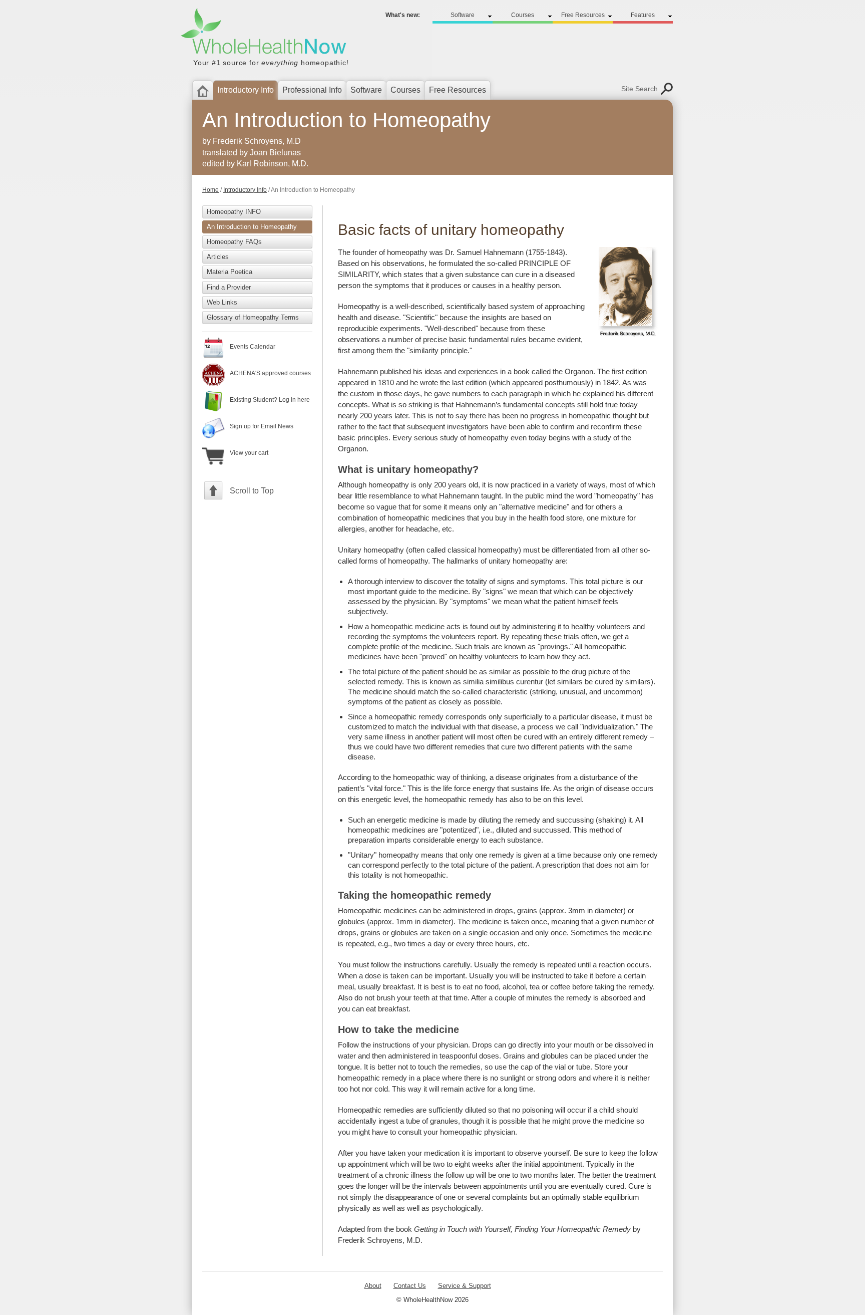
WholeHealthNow (269, 46)
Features (643, 15)
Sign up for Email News (261, 426)
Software (366, 90)
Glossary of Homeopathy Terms (253, 317)
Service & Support (464, 1285)
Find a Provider (229, 287)
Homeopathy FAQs (234, 241)
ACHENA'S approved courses (270, 373)
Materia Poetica (229, 272)
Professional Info (312, 90)
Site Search (639, 89)
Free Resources (457, 90)
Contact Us (409, 1285)
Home (210, 189)
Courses (405, 90)
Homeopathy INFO (234, 211)
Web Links (222, 302)
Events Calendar (252, 346)
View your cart (249, 452)
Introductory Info (245, 189)
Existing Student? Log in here (270, 399)
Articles (218, 256)
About (372, 1285)
